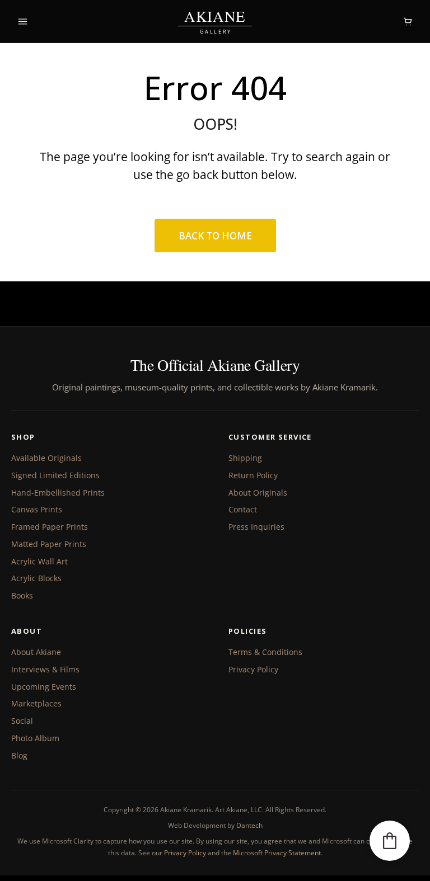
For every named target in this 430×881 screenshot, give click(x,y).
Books (22, 595)
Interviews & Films (45, 669)
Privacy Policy (253, 669)
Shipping (245, 458)
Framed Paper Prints (49, 526)
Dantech (249, 825)
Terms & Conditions (265, 652)
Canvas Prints (36, 509)
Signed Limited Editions (55, 475)
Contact (242, 509)
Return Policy (253, 475)
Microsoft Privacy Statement (277, 853)
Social (22, 720)
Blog (19, 755)
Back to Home (215, 235)
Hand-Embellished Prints (58, 492)
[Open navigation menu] (22, 21)
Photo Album (35, 738)
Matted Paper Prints (48, 544)
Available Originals (46, 458)
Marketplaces (36, 703)
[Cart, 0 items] (407, 21)
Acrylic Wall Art (39, 561)
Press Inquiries (256, 526)
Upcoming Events (43, 686)
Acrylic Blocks (36, 578)
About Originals (257, 492)
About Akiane (36, 652)
